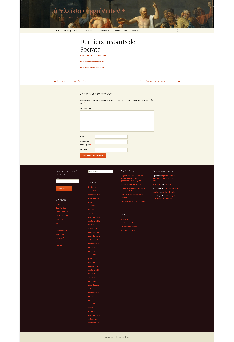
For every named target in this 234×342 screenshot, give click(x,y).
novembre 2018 (94, 262)
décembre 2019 (94, 232)
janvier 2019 (92, 259)
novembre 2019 (94, 236)
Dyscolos (59, 219)
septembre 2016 (94, 323)
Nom (83, 136)
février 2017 (92, 308)
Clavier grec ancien (71, 31)
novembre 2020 (94, 217)
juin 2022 (91, 202)
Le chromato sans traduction (92, 67)
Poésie (58, 242)
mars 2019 (92, 255)
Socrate (135, 31)
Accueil (56, 31)
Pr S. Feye (156, 184)
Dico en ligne (88, 31)
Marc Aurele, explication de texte (133, 201)
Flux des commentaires (129, 226)
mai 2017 (91, 296)
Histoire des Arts (62, 230)
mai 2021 (91, 210)
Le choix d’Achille (172, 188)
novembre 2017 (94, 285)
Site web (83, 150)
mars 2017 (92, 304)
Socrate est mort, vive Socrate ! (70, 81)
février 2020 (92, 228)
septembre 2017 (94, 292)
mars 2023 (92, 191)
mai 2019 (91, 247)
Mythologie (60, 234)
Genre (58, 223)
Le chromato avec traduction (92, 62)
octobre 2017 (93, 289)
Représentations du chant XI (131, 184)
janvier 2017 (92, 311)
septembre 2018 (94, 270)
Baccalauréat (61, 208)
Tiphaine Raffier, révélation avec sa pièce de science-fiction (165, 178)
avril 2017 (91, 300)
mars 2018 (92, 281)
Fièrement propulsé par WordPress (117, 337)
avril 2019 (91, 251)
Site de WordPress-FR (129, 230)
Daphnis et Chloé (120, 31)
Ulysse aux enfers (171, 184)
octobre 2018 (93, 266)
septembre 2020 (94, 221)
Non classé (60, 238)
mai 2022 (91, 206)
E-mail (58, 178)
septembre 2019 (94, 243)
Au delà (58, 204)
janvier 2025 (92, 187)
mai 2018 (91, 274)
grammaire (60, 227)
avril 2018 (91, 277)
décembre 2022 (94, 194)
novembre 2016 (94, 315)
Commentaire (86, 108)
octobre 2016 (93, 319)
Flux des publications (128, 223)
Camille (155, 192)
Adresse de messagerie (85, 143)
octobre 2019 (93, 240)
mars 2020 (92, 225)
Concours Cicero (62, 212)
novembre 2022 (94, 198)
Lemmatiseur (104, 31)
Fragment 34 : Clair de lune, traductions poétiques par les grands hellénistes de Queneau (132, 178)
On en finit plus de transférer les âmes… (159, 81)
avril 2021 (91, 213)
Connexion (124, 219)
